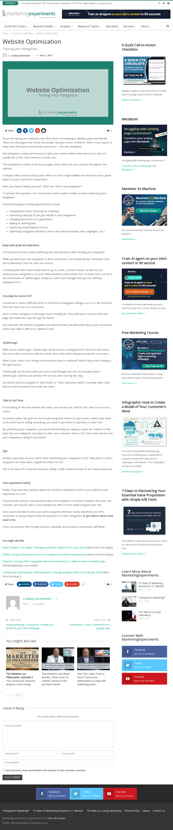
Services (128, 26)
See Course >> (129, 383)
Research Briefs (43, 26)
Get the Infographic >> (133, 471)
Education (112, 26)
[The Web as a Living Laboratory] (129, 616)
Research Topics (88, 26)
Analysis (65, 26)
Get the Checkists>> (132, 99)
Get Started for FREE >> (134, 313)
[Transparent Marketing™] (129, 601)
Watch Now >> (129, 239)
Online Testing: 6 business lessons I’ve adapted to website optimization (44, 554)
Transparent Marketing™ (152, 597)
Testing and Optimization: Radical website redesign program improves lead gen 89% (52, 572)
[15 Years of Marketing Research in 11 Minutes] (129, 587)
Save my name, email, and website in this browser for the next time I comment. (46, 770)
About (145, 26)
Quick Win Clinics (15, 26)
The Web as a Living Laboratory (149, 613)
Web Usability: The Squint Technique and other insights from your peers (44, 547)
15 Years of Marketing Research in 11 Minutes (151, 585)
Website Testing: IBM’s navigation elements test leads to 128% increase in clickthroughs (54, 561)
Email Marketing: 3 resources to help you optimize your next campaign (29, 626)
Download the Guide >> (134, 553)
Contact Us (159, 810)
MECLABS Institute (56, 818)
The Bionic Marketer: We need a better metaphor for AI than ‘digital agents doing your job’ (66, 3)
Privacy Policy (132, 810)
